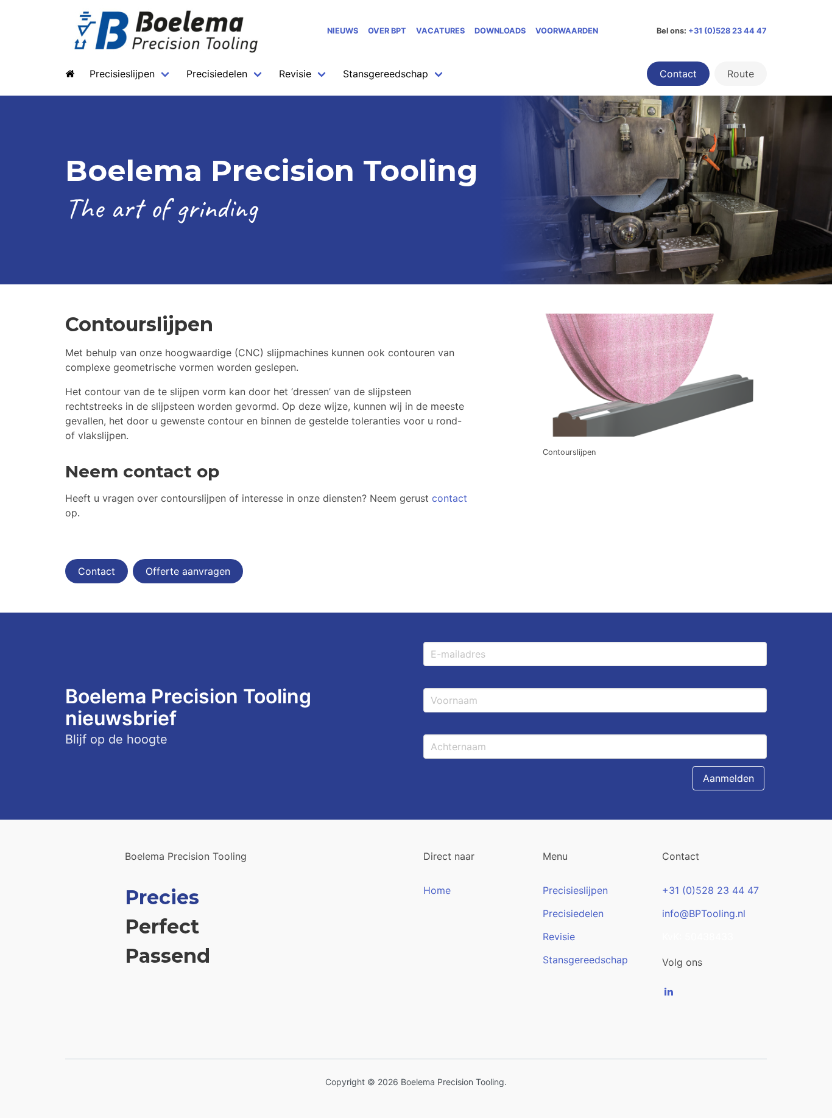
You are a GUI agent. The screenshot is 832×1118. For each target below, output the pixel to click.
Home (437, 890)
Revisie (559, 936)
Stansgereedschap (585, 960)
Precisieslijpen (575, 890)
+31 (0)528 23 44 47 (727, 30)
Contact (678, 74)
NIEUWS (342, 30)
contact (449, 498)
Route (740, 74)
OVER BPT (387, 30)
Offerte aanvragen (188, 571)
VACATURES (440, 30)
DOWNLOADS (500, 30)
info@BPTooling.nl (704, 913)
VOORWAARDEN (566, 30)
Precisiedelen (573, 913)
